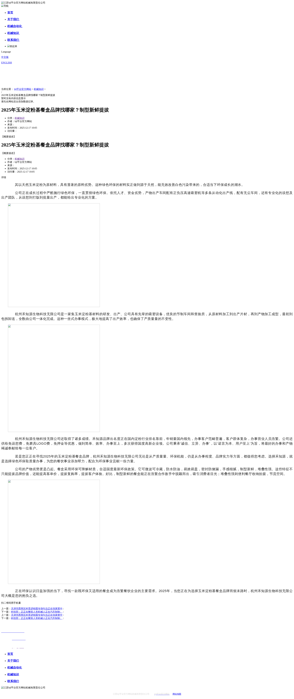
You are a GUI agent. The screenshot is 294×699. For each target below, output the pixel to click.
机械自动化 (15, 26)
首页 (10, 12)
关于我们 (13, 19)
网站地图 (177, 694)
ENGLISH (6, 62)
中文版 (5, 57)
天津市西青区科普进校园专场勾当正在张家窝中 (36, 608)
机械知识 (13, 33)
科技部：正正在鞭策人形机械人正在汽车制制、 (36, 611)
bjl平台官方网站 (22, 89)
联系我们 (13, 40)
